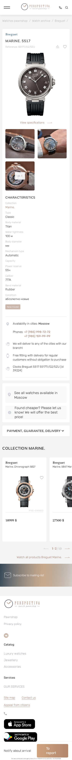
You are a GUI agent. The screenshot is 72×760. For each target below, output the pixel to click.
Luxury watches (15, 653)
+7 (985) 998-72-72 (37, 332)
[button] (7, 7)
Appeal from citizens (17, 705)
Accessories (12, 666)
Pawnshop (10, 617)
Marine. (10, 207)
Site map (9, 697)
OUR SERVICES (14, 686)
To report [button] (51, 750)
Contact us (29, 697)
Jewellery (11, 660)
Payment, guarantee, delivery (33, 431)
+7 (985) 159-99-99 (37, 336)
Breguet (11, 34)
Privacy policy (13, 624)
